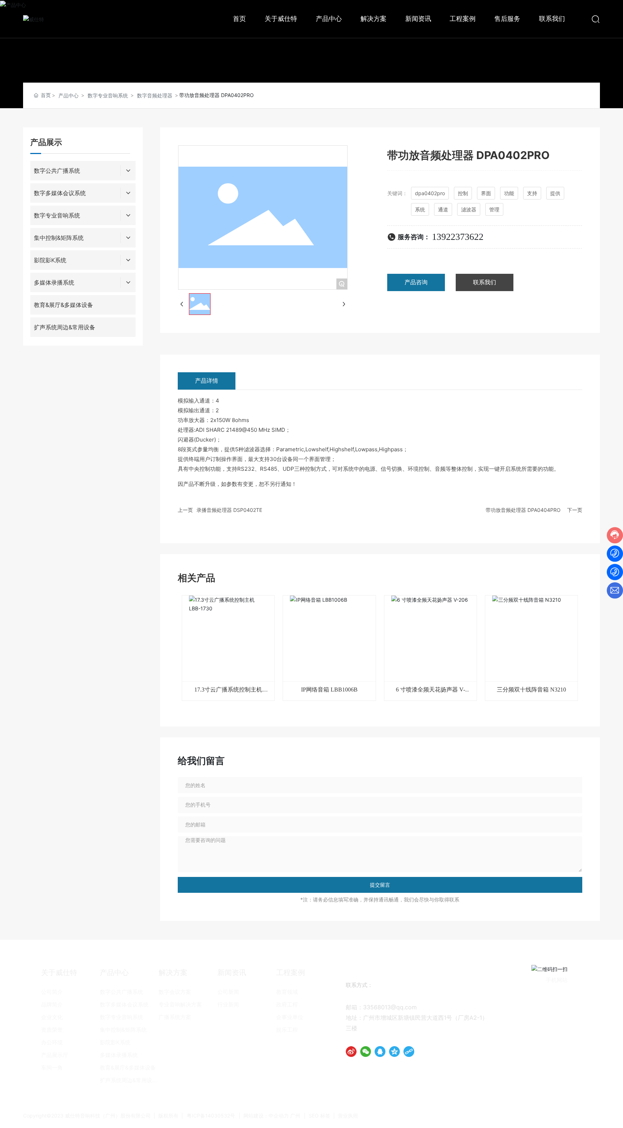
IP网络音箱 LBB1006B (329, 689)
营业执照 (348, 1115)
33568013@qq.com (390, 1007)
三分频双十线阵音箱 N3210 (531, 689)
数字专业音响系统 (108, 95)
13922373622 (457, 237)
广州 (295, 1115)
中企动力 (279, 1115)
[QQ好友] (380, 1051)
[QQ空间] (394, 1051)
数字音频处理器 (154, 95)
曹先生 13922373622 (407, 996)
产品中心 (68, 95)
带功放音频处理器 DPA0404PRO (523, 510)
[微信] (365, 1051)
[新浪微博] (351, 1051)
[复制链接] (408, 1051)
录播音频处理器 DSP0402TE (229, 510)
